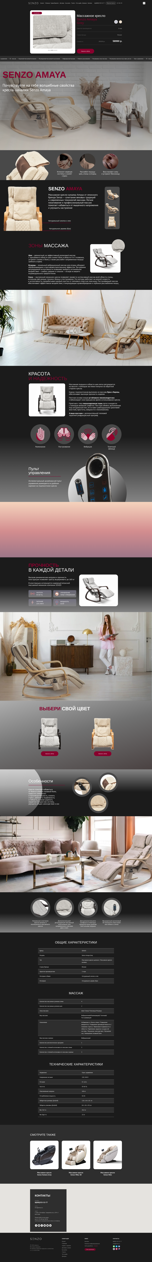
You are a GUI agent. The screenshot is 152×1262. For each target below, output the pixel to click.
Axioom (96, 1246)
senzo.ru (37, 1245)
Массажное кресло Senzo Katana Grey (44, 1174)
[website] (50, 1225)
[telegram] (36, 1225)
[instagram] (47, 1225)
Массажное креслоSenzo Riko (108, 1174)
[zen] (44, 1225)
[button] (111, 3)
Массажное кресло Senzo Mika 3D (76, 1174)
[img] (36, 1239)
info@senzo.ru (39, 1207)
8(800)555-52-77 (41, 1202)
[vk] (42, 1225)
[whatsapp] (39, 1225)
